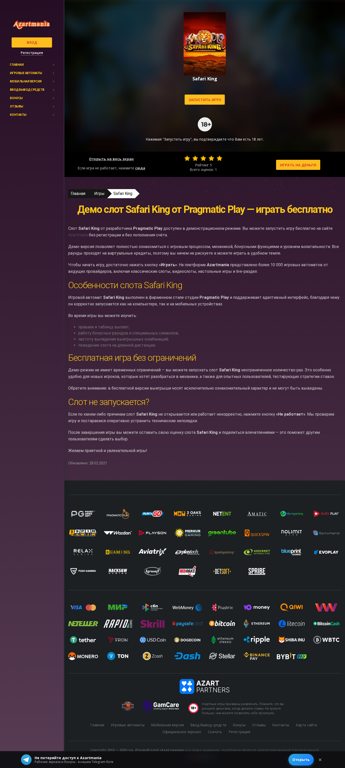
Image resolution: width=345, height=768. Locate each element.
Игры (99, 193)
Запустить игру (205, 99)
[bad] (187, 158)
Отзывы (16, 106)
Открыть (301, 759)
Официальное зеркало (181, 731)
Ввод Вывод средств (27, 89)
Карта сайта (306, 724)
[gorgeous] (219, 158)
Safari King (122, 193)
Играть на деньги (298, 165)
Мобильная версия (26, 81)
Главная (17, 64)
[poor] (195, 158)
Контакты (18, 114)
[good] (211, 158)
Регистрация (32, 52)
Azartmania (78, 235)
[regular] (203, 158)
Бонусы (16, 98)
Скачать (215, 731)
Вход (32, 42)
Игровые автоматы (26, 73)
